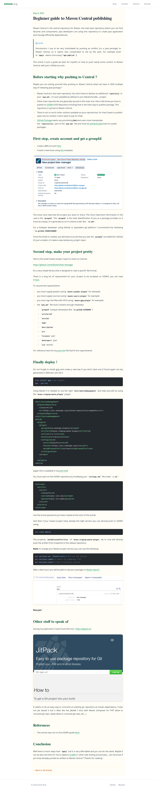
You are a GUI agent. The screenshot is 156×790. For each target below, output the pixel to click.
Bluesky (121, 785)
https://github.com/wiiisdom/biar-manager (53, 264)
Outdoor (124, 4)
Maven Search (92, 569)
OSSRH (50, 104)
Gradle (72, 754)
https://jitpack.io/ (83, 629)
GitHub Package (44, 120)
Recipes (147, 4)
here (59, 146)
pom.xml (61, 350)
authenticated (96, 123)
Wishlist (136, 4)
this (62, 150)
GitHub (113, 785)
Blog (114, 4)
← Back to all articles (42, 770)
